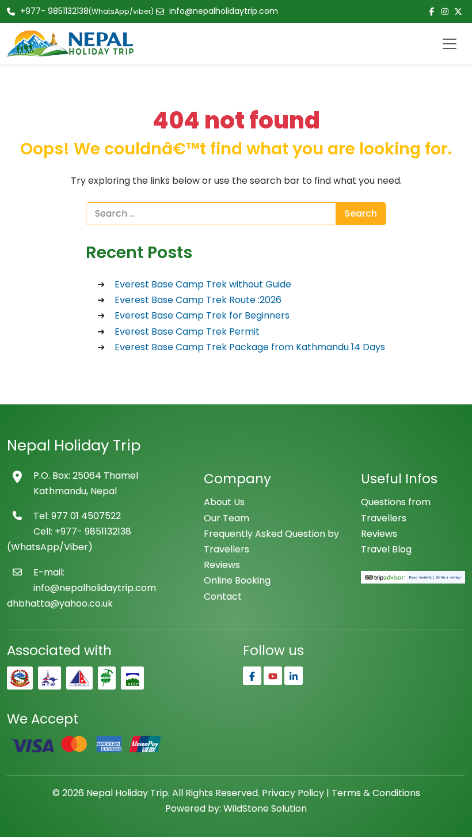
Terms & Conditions (376, 793)
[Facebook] (252, 675)
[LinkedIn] (293, 675)
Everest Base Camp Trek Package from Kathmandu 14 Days (250, 347)
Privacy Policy (293, 793)
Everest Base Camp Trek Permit (187, 331)
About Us (224, 502)
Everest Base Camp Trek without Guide (203, 284)
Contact (223, 596)
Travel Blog (386, 549)
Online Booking (237, 580)
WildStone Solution (265, 808)
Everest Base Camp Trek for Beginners (202, 315)
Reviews (222, 564)
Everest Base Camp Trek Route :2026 (198, 299)
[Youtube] (273, 675)
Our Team (226, 518)
